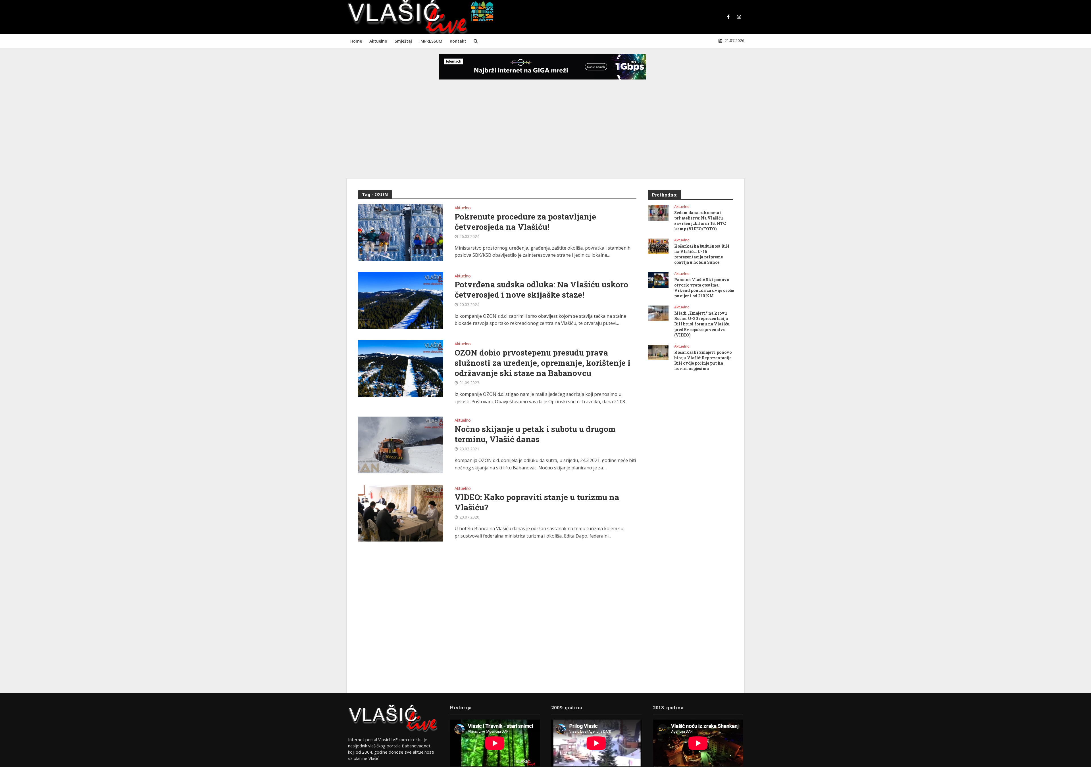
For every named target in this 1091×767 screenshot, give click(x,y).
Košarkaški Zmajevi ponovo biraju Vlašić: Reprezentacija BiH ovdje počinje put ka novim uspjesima (703, 360)
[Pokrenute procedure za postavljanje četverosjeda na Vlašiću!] (400, 232)
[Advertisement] (545, 133)
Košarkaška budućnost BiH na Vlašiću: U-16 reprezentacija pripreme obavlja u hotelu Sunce (701, 254)
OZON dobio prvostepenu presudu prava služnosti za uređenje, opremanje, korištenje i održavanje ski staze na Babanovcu (542, 363)
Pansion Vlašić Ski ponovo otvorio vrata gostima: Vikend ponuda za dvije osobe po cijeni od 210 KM (704, 287)
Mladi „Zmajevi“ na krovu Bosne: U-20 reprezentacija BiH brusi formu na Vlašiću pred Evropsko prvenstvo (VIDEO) (702, 323)
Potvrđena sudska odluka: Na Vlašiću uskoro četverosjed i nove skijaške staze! (541, 289)
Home (356, 41)
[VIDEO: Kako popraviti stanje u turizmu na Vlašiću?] (400, 513)
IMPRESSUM (430, 41)
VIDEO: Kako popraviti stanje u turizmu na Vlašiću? (537, 502)
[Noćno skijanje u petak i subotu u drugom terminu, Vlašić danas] (400, 445)
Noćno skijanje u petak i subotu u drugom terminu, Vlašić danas (535, 434)
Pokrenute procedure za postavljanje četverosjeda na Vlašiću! (525, 222)
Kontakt (458, 41)
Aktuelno (378, 41)
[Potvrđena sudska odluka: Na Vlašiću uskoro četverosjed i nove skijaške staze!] (400, 300)
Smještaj (403, 41)
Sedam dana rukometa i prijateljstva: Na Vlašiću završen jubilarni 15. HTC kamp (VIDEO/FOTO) (700, 220)
